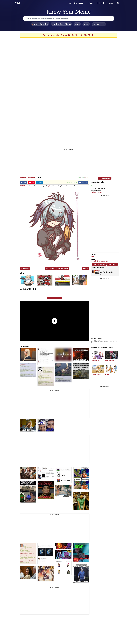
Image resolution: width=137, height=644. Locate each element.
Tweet (40, 182)
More (110, 3)
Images (77, 24)
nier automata (103, 261)
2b (98, 261)
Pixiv (92, 256)
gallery (49, 186)
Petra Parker (95, 360)
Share (24, 182)
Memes (86, 24)
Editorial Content (99, 24)
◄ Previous (25, 268)
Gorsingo (98, 270)
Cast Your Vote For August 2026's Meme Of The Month (68, 35)
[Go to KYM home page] (16, 3)
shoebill (93, 261)
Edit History (112, 264)
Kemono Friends (27, 178)
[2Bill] (54, 226)
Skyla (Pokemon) (109, 360)
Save (32, 182)
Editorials (101, 3)
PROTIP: (22, 186)
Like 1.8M (84, 182)
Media (91, 3)
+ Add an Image (105, 178)
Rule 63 (107, 374)
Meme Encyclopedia (76, 3)
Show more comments (54, 297)
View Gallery (50, 268)
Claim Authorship (99, 264)
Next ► (85, 268)
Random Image (63, 268)
